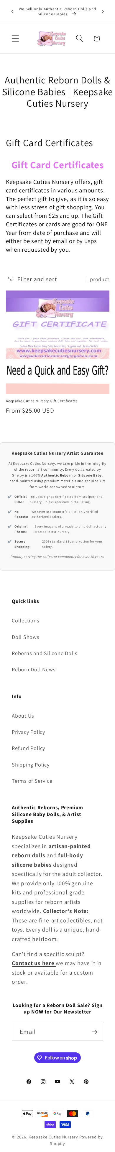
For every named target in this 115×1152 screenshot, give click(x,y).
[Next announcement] (102, 11)
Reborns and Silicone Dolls (45, 653)
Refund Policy (28, 747)
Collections (26, 620)
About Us (23, 715)
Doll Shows (26, 636)
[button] (15, 38)
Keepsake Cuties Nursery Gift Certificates (42, 400)
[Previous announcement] (12, 11)
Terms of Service (32, 780)
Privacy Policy (28, 731)
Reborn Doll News (33, 669)
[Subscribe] (94, 1032)
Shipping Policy (31, 764)
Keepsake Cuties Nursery (53, 1137)
